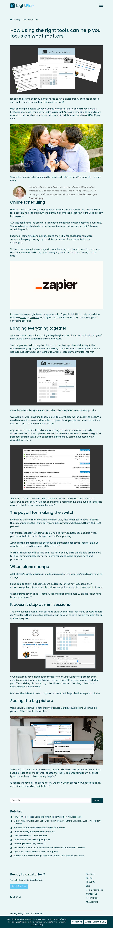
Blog (18, 19)
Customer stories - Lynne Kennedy (30, 835)
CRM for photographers (73, 236)
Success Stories (30, 19)
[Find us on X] (14, 897)
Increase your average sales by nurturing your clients (39, 827)
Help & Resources (94, 890)
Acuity (23, 317)
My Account (92, 901)
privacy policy (37, 924)
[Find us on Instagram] (17, 897)
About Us (90, 882)
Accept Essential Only (95, 921)
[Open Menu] (101, 6)
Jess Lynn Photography (79, 177)
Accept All (77, 921)
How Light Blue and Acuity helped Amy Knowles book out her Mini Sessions (49, 847)
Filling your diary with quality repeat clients (34, 831)
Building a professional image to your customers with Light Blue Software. (49, 855)
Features (90, 874)
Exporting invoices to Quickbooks (29, 843)
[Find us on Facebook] (11, 897)
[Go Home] (22, 5)
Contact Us (91, 894)
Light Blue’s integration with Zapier (49, 314)
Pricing (89, 878)
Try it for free (19, 886)
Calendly (34, 317)
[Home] (11, 19)
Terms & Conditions (33, 913)
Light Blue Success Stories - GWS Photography (36, 851)
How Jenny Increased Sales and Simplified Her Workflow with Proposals (47, 816)
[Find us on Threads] (20, 897)
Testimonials (92, 898)
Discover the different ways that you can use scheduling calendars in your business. (55, 693)
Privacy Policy (16, 913)
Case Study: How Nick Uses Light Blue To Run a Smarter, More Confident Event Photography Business (57, 822)
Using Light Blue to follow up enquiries (32, 839)
